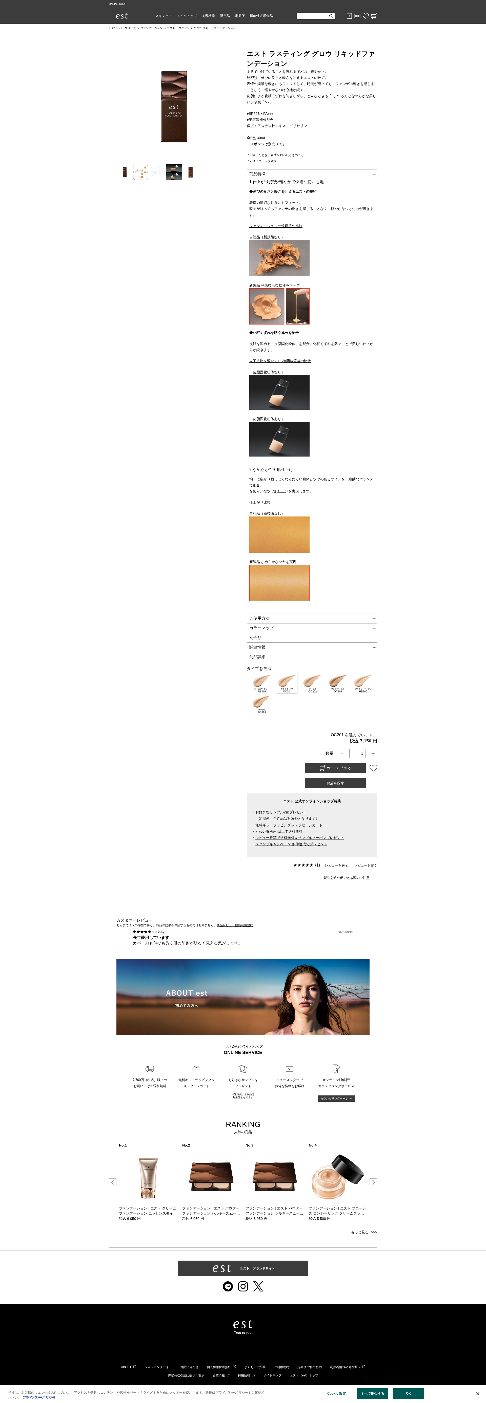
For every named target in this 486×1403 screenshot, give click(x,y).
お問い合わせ (189, 1367)
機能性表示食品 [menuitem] (261, 16)
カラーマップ (261, 628)
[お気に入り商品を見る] (366, 16)
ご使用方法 (259, 618)
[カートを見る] (374, 16)
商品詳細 (257, 657)
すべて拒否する (372, 1393)
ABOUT (126, 1367)
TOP (112, 28)
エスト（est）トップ (304, 1375)
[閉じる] (477, 1393)
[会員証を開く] (357, 16)
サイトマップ (272, 1375)
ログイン (349, 16)
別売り (255, 637)
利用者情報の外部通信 (345, 1367)
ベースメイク (127, 28)
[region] (243, 1394)
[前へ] (112, 1182)
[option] (148, 1182)
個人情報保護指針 (219, 1367)
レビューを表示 (336, 865)
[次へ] (373, 1182)
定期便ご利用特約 (309, 1367)
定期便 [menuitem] (240, 16)
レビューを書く (365, 865)
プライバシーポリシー (39, 1397)
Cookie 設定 (336, 1393)
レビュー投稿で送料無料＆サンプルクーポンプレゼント (299, 838)
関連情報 (257, 647)
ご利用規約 (281, 1367)
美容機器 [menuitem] (208, 16)
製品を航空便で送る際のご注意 (346, 878)
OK (408, 1393)
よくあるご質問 (255, 1367)
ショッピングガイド (158, 1367)
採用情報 (244, 1375)
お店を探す (335, 783)
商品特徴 (257, 174)
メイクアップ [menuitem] (187, 16)
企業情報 (219, 1375)
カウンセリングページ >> (336, 1098)
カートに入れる (338, 768)
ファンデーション (151, 28)
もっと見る (360, 1232)
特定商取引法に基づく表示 (186, 1375)
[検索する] (331, 16)
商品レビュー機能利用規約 (235, 925)
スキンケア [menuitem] (163, 16)
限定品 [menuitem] (225, 16)
